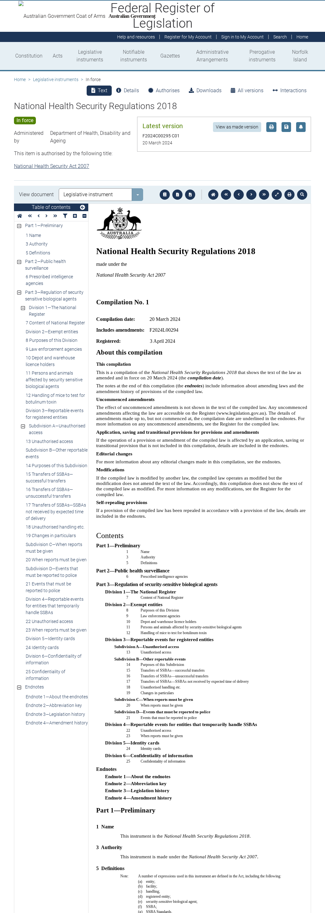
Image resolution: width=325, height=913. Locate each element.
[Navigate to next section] (251, 195)
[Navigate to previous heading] (39, 216)
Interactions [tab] (293, 90)
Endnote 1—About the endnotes (57, 696)
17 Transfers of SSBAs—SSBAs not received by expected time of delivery (56, 511)
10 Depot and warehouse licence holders (50, 361)
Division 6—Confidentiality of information (54, 659)
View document (36, 194)
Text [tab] (102, 90)
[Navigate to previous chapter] (226, 195)
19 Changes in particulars (51, 535)
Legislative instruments (89, 56)
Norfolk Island (300, 56)
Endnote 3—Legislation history (55, 714)
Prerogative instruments (262, 56)
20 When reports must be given (56, 559)
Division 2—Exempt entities (52, 331)
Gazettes (170, 56)
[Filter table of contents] (65, 216)
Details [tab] (131, 90)
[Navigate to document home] (213, 195)
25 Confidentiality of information (45, 675)
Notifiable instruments (133, 56)
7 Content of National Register (55, 322)
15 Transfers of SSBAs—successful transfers (49, 477)
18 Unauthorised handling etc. (55, 526)
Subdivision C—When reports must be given (54, 548)
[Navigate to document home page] (19, 216)
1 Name (33, 235)
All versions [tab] (250, 90)
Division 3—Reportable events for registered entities (54, 414)
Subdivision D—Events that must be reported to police (52, 572)
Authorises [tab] (168, 90)
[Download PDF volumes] (177, 195)
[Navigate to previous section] (239, 195)
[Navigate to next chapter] (264, 195)
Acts (58, 56)
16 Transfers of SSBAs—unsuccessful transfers (49, 493)
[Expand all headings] (75, 216)
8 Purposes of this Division (51, 340)
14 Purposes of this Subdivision (56, 465)
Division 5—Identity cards (50, 638)
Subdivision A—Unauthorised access (57, 429)
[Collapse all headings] (84, 216)
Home (20, 79)
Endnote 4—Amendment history (57, 722)
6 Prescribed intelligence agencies (49, 280)
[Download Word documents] (190, 195)
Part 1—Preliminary (44, 225)
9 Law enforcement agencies (54, 349)
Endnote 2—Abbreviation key (54, 705)
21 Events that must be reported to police (48, 587)
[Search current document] (302, 195)
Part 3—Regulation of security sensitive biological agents (54, 295)
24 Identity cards (42, 647)
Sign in (242, 36)
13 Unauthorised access (49, 441)
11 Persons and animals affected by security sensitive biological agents (54, 379)
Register (188, 36)
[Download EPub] (165, 195)
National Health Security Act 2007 (51, 166)
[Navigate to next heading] (46, 216)
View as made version (237, 126)
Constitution (29, 56)
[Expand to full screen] (277, 195)
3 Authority (37, 243)
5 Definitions (38, 252)
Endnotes (34, 686)
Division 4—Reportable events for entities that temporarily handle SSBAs (54, 606)
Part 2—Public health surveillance (45, 265)
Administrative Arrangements (212, 56)
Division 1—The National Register (52, 311)
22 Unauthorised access (49, 621)
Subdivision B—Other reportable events (57, 453)
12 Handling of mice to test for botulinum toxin (55, 399)
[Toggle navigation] (82, 208)
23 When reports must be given (56, 630)
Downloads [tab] (209, 90)
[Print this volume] (289, 195)
